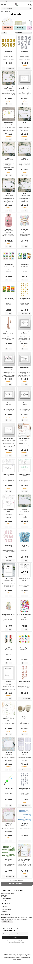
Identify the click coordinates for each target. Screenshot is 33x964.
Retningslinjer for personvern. (16, 942)
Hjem (2, 11)
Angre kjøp (4, 911)
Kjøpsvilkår (4, 906)
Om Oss (3, 908)
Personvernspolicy (6, 909)
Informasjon (29, 1)
